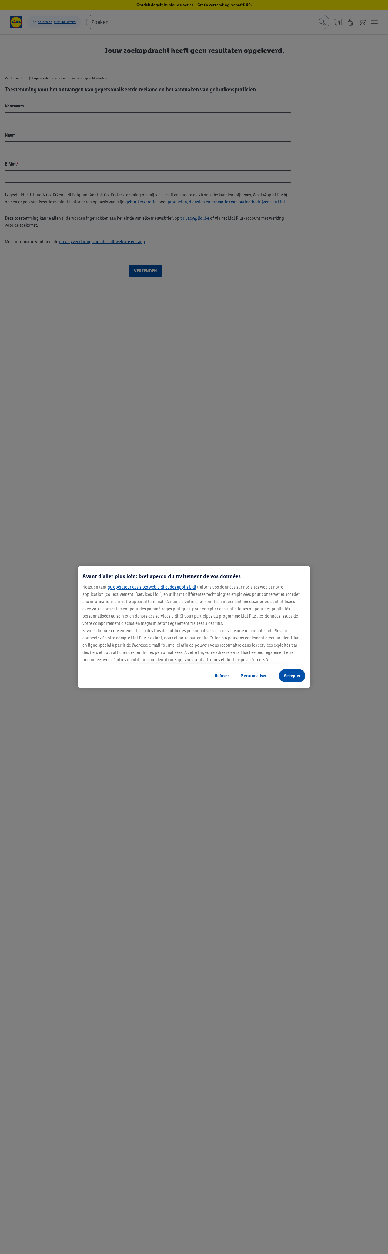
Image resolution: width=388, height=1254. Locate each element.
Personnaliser (253, 675)
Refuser (222, 675)
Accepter (292, 675)
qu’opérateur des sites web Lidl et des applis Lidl (152, 587)
